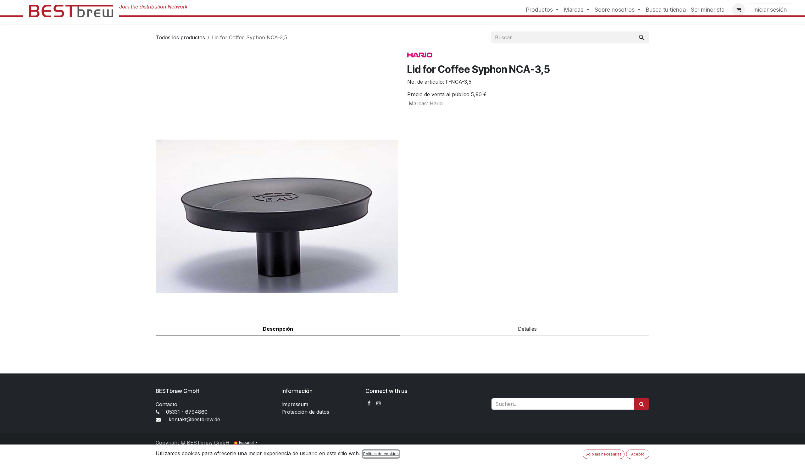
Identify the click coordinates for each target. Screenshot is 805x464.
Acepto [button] (638, 454)
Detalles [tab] (527, 329)
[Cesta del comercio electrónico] (738, 9)
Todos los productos (180, 37)
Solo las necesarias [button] (604, 454)
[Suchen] (641, 404)
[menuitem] (542, 9)
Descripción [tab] (278, 329)
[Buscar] (641, 37)
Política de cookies (381, 453)
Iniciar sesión (770, 9)
